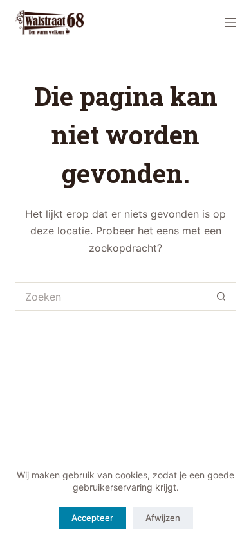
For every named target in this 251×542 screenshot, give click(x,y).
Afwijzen (162, 517)
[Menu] (230, 22)
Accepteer (92, 517)
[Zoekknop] (221, 296)
